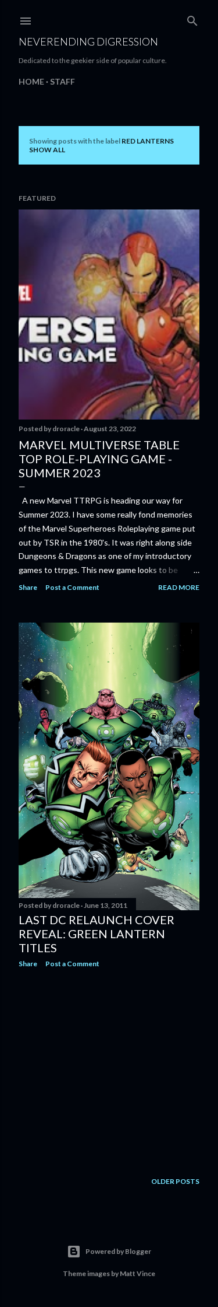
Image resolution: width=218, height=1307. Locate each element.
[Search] (192, 18)
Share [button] (28, 587)
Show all (47, 149)
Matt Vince (137, 1273)
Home (31, 81)
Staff (62, 81)
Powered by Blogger (118, 1251)
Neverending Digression (88, 41)
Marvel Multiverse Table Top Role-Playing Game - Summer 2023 (99, 459)
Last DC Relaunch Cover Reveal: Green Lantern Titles (96, 934)
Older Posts (175, 1181)
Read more (178, 587)
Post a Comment (72, 587)
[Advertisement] (109, 1070)
